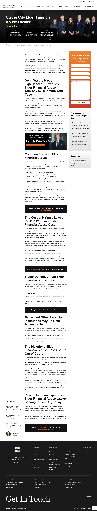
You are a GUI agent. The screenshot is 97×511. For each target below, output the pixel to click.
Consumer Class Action (54, 464)
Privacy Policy (76, 508)
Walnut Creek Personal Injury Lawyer (80, 139)
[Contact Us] (31, 35)
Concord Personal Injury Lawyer (79, 131)
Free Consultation (87, 6)
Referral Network (37, 457)
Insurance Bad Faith (69, 460)
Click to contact (32, 269)
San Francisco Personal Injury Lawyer (80, 125)
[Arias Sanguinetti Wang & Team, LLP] (9, 6)
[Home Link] (6, 45)
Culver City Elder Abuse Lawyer (33, 45)
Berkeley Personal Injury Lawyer (79, 144)
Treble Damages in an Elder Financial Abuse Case (13, 416)
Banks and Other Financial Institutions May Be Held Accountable (14, 419)
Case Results (59, 6)
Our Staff (35, 454)
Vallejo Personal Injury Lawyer (79, 136)
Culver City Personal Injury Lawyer (16, 45)
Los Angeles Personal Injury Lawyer (80, 128)
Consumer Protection (54, 457)
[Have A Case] (48, 35)
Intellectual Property (69, 463)
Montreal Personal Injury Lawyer (79, 123)
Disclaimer (83, 508)
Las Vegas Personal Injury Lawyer (80, 133)
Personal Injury (68, 466)
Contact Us (66, 6)
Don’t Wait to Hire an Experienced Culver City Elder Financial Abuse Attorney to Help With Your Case (13, 406)
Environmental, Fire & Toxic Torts (70, 457)
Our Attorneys (36, 451)
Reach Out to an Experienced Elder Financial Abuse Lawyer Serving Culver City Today (14, 427)
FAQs (53, 6)
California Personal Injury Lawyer (79, 141)
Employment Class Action (70, 454)
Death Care (51, 469)
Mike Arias (15, 433)
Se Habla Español (81, 1)
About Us (21, 6)
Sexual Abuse (52, 451)
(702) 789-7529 (68, 487)
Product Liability (52, 467)
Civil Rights (51, 462)
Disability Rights (68, 451)
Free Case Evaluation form (48, 310)
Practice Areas (36, 6)
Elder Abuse (52, 454)
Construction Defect (53, 459)
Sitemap (89, 508)
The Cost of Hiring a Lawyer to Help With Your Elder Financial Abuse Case (13, 412)
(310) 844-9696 (9, 487)
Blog (34, 462)
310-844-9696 (46, 210)
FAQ (34, 464)
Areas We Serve (45, 6)
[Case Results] (14, 35)
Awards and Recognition (38, 459)
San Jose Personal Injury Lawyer (79, 147)
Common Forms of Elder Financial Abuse (14, 409)
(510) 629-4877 (38, 487)
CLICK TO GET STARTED (35, 145)
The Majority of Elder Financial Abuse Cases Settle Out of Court (13, 423)
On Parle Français (90, 1)
